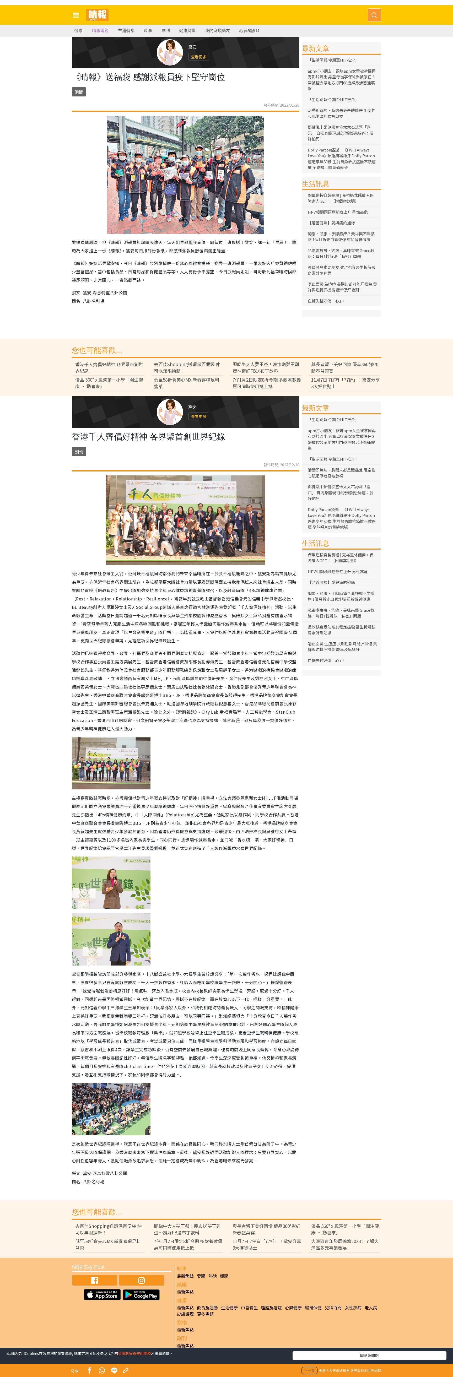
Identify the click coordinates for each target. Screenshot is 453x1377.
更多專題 (205, 1314)
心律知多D (249, 30)
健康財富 (187, 30)
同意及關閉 (369, 1355)
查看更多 (199, 56)
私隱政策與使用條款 (134, 1353)
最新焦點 (185, 1276)
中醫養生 (249, 1307)
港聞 (78, 92)
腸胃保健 (313, 1307)
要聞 (201, 1276)
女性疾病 (353, 1307)
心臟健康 (293, 1307)
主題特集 (126, 30)
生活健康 (229, 1307)
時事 (148, 30)
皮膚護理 (185, 1314)
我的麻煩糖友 (217, 30)
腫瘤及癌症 (271, 1307)
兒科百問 (333, 1307)
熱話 (212, 1276)
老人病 (371, 1307)
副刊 (165, 30)
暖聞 (224, 1276)
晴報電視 (100, 30)
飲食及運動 (207, 1307)
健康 (78, 30)
